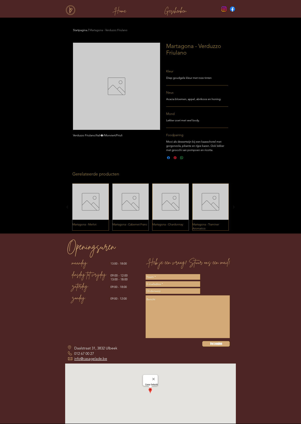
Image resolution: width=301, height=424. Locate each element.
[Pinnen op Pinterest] (175, 158)
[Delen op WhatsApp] (182, 158)
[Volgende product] (234, 207)
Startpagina (80, 30)
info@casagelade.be (90, 358)
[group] (150, 207)
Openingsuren (91, 246)
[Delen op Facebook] (168, 158)
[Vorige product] (67, 207)
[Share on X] (188, 158)
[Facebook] (232, 9)
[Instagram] (224, 9)
